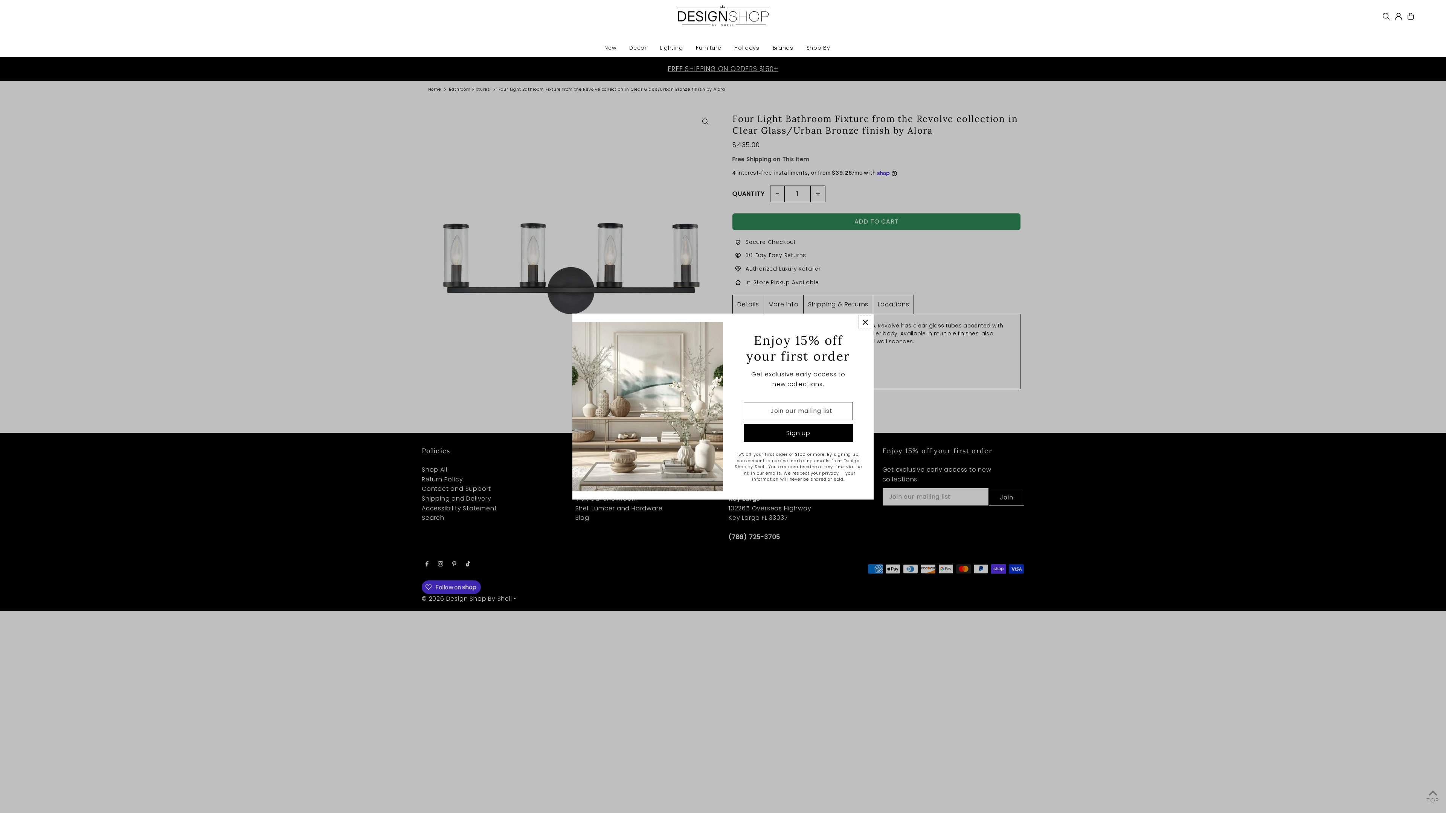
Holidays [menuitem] (747, 48)
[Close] (865, 322)
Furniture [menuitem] (708, 48)
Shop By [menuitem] (818, 48)
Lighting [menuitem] (671, 48)
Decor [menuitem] (638, 48)
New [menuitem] (610, 48)
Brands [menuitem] (783, 48)
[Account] (1398, 16)
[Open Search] (1386, 16)
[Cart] (1411, 16)
